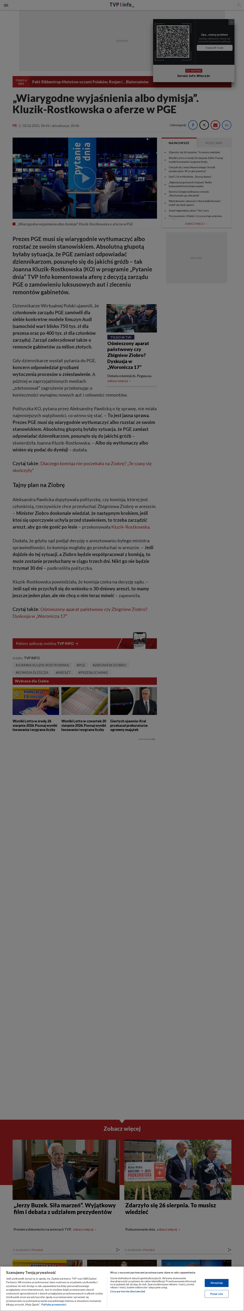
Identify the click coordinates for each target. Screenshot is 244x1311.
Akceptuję (216, 1282)
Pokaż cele (216, 1293)
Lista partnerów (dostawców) (127, 1291)
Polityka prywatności (53, 1304)
